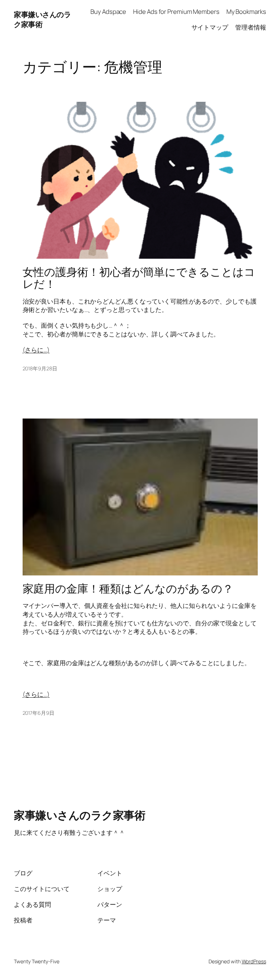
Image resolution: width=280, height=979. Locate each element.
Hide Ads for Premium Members (176, 11)
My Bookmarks (246, 11)
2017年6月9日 (38, 712)
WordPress (254, 961)
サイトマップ (209, 27)
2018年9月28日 (40, 368)
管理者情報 (250, 27)
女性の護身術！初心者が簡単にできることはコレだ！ (139, 278)
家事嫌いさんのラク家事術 (79, 815)
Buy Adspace (108, 11)
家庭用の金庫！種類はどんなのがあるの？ (128, 588)
